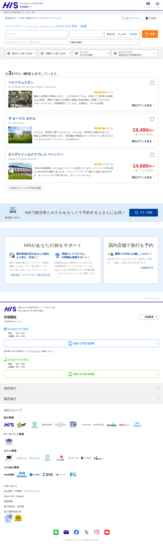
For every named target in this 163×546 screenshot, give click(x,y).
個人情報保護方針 (13, 511)
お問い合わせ (10, 486)
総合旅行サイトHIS (14, 18)
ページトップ (150, 298)
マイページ (148, 7)
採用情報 (8, 501)
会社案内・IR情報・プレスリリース (21, 491)
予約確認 (152, 18)
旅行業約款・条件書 (14, 506)
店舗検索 (145, 267)
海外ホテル (32, 18)
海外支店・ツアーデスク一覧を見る (29, 275)
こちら (35, 351)
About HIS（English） (15, 496)
